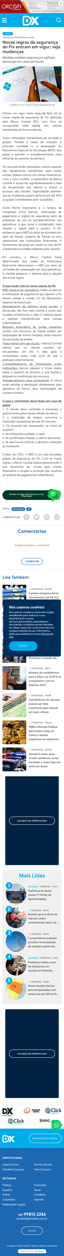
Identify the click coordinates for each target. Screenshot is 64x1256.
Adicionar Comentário (35, 563)
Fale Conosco (42, 1169)
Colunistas (8, 1199)
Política (6, 1185)
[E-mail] (57, 517)
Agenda (38, 1199)
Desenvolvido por (32, 1251)
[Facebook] (26, 517)
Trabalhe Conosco (13, 1169)
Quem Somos (10, 1164)
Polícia (6, 1194)
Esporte (7, 1190)
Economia (40, 1185)
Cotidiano (40, 1194)
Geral (8, 33)
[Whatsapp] (46, 517)
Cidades (32, 887)
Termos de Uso (43, 1164)
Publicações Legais (13, 1204)
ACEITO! (23, 645)
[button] (30, 495)
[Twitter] (36, 517)
